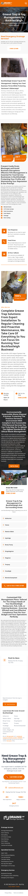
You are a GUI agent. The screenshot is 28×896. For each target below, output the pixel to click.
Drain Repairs (4, 841)
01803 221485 (14, 48)
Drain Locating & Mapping (7, 855)
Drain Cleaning (5, 832)
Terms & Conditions (18, 893)
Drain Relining (4, 839)
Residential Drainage (6, 873)
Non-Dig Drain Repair (6, 863)
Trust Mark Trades (14, 886)
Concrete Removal (5, 857)
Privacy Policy (8, 893)
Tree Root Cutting (5, 859)
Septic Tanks (4, 853)
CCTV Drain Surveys (6, 837)
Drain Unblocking (5, 843)
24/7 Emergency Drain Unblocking (9, 875)
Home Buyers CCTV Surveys (8, 865)
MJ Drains (17, 93)
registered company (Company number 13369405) (12, 737)
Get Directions (11, 704)
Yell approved (10, 736)
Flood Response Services (7, 861)
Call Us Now (14, 466)
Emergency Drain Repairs (7, 877)
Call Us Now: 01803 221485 (15, 586)
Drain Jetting (4, 834)
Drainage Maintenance (7, 830)
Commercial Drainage (6, 845)
